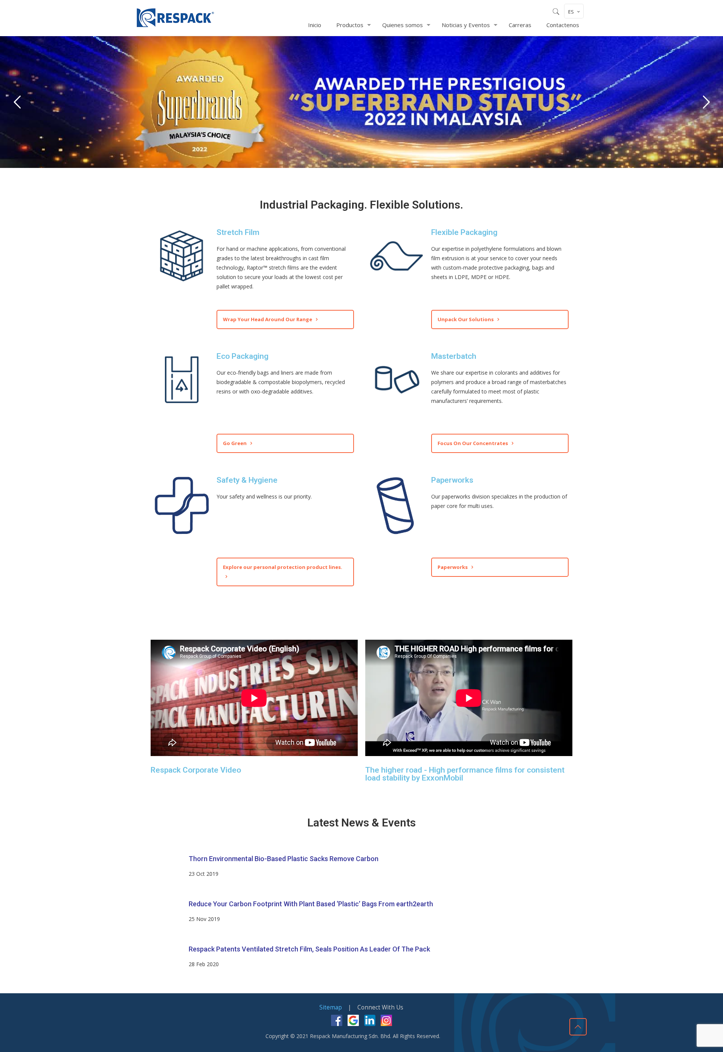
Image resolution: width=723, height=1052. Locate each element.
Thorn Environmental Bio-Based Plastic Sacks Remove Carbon (283, 859)
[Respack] (175, 18)
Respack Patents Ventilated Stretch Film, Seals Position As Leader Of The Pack (309, 949)
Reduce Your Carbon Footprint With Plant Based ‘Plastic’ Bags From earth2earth (311, 904)
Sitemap (330, 1007)
